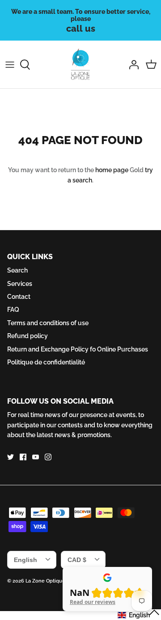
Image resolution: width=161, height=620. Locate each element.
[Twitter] (10, 457)
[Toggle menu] (10, 64)
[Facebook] (23, 457)
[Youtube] (35, 457)
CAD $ (77, 559)
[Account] (131, 64)
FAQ (13, 309)
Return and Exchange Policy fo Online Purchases (77, 349)
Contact (18, 296)
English (25, 559)
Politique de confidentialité (46, 362)
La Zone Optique (45, 581)
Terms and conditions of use (48, 323)
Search (17, 270)
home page (111, 170)
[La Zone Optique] (80, 64)
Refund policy (27, 335)
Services (19, 283)
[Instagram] (48, 457)
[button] (139, 614)
